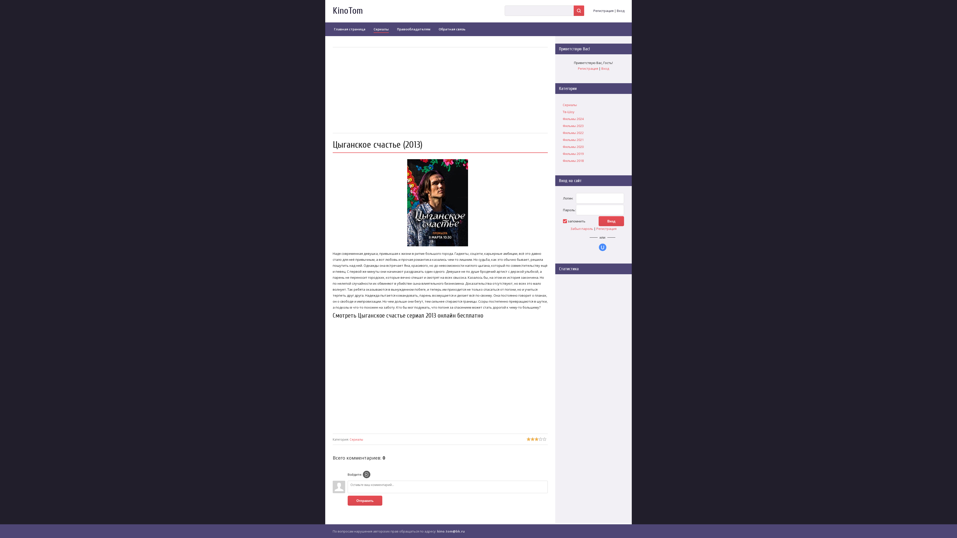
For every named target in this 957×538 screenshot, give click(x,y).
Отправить (365, 501)
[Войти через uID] (602, 247)
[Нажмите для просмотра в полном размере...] (440, 246)
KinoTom (348, 10)
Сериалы (356, 439)
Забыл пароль (581, 228)
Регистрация (603, 10)
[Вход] (366, 474)
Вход (621, 10)
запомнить (576, 221)
